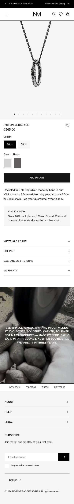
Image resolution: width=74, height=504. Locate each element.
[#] (37, 335)
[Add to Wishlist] (67, 125)
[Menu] (7, 14)
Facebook (31, 387)
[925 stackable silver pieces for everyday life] (40, 3)
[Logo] (37, 14)
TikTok (45, 387)
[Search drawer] (53, 14)
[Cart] (67, 14)
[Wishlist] (60, 14)
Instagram (14, 387)
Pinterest (59, 387)
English (13, 479)
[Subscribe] (63, 457)
